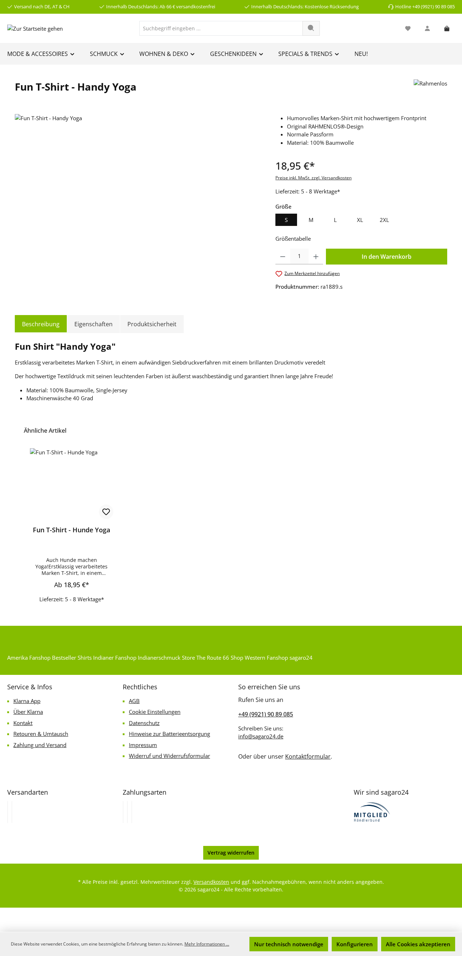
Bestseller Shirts (72, 657)
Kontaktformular (308, 756)
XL (360, 219)
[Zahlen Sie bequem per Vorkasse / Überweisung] (127, 812)
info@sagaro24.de (260, 736)
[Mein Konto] (427, 28)
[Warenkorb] (447, 28)
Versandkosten (211, 881)
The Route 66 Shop (219, 657)
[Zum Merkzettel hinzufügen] (106, 512)
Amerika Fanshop (29, 657)
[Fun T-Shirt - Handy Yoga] (138, 191)
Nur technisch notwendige (288, 944)
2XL (384, 219)
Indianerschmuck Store (166, 657)
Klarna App (26, 700)
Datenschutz (144, 722)
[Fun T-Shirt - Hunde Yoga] (71, 484)
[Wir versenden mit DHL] (7, 812)
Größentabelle (293, 238)
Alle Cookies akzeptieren (418, 944)
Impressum (143, 744)
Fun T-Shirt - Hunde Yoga (71, 530)
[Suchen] (311, 28)
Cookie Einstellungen (154, 711)
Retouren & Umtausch (40, 733)
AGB (134, 700)
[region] (138, 191)
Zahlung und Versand (39, 744)
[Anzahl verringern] (282, 257)
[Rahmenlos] (430, 89)
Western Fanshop (266, 657)
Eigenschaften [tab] (93, 324)
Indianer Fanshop (114, 657)
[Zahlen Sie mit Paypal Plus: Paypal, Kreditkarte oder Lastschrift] (131, 812)
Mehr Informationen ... (206, 944)
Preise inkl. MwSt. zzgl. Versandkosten (313, 178)
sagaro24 (301, 657)
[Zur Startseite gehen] (35, 28)
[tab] (41, 324)
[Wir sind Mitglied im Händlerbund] (372, 811)
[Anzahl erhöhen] (316, 257)
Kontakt (22, 722)
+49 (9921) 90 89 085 (265, 714)
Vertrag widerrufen (231, 852)
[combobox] (221, 28)
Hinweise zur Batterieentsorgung (169, 733)
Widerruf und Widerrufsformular (169, 755)
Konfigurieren (354, 944)
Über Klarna (28, 711)
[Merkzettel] (408, 28)
